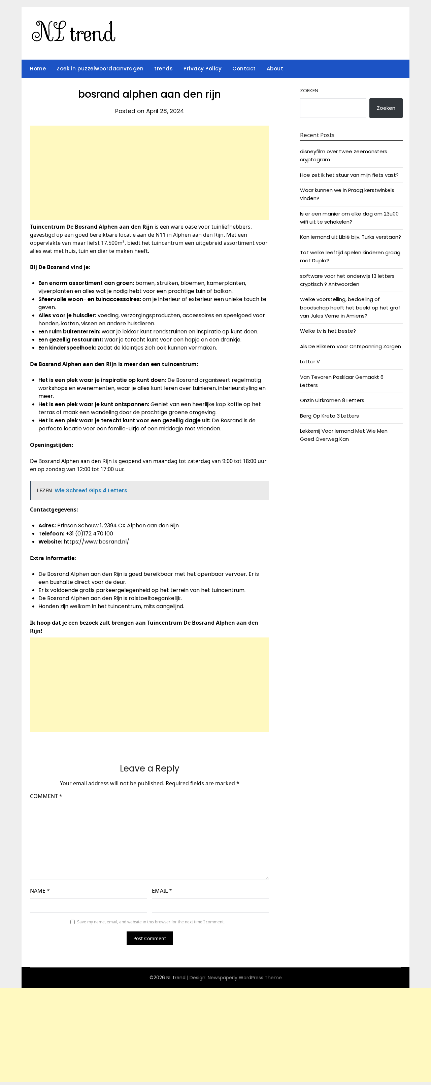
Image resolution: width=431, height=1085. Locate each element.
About (275, 68)
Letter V (310, 361)
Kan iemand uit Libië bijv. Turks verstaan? (350, 236)
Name (40, 890)
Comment (46, 796)
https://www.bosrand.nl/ (96, 542)
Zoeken (309, 90)
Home (38, 68)
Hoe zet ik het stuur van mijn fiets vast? (349, 174)
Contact (244, 68)
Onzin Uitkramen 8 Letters (332, 400)
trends (163, 68)
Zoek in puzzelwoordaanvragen (100, 68)
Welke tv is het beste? (328, 330)
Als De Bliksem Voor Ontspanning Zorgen (350, 346)
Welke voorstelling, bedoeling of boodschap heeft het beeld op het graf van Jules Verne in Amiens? (350, 307)
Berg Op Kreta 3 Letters (329, 415)
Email (162, 890)
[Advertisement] (149, 173)
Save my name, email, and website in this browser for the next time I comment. (151, 922)
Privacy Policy (203, 68)
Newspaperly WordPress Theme (245, 977)
